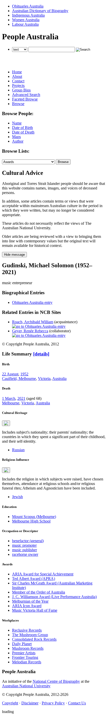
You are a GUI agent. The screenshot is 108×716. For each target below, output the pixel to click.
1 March (8, 398)
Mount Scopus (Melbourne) (34, 516)
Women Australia (25, 20)
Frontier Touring (25, 657)
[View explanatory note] (6, 423)
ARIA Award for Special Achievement (42, 574)
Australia (59, 378)
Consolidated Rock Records (34, 639)
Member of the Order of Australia (38, 592)
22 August (10, 374)
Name (17, 123)
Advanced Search (26, 94)
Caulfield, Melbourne (19, 378)
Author (17, 141)
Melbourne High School (31, 521)
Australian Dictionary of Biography (40, 11)
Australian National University (26, 686)
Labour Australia (25, 24)
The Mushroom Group (30, 635)
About (17, 76)
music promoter (24, 545)
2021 (21, 398)
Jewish (17, 497)
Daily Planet (22, 644)
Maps (16, 137)
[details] (41, 353)
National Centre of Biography (56, 681)
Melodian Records (26, 662)
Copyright (10, 703)
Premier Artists (23, 653)
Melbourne (10, 403)
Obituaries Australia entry (32, 302)
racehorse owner (25, 554)
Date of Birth (22, 127)
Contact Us (77, 703)
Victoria (44, 378)
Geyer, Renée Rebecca (30, 331)
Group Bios (21, 90)
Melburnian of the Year (30, 601)
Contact (18, 81)
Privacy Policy (53, 703)
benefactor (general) (28, 541)
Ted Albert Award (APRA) (33, 578)
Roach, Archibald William (32, 322)
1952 (24, 374)
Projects (18, 85)
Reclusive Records (27, 630)
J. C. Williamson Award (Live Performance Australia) (54, 597)
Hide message (14, 254)
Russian (18, 450)
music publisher (24, 550)
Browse (18, 104)
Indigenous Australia (28, 15)
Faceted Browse (25, 99)
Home (17, 72)
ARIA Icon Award (26, 606)
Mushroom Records (27, 648)
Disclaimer (29, 703)
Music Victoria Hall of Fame (34, 610)
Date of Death (23, 132)
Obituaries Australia (27, 6)
